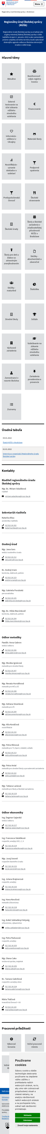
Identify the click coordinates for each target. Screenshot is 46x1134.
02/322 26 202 (10, 525)
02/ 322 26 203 (11, 945)
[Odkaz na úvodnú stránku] (10, 4)
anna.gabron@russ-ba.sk (15, 652)
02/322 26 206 (10, 650)
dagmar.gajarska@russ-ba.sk (17, 828)
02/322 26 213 (10, 752)
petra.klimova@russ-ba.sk (16, 755)
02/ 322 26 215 (11, 866)
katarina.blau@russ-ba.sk (15, 528)
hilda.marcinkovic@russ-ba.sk (17, 621)
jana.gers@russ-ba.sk (14, 559)
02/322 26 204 (10, 618)
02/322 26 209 (10, 711)
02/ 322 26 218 (11, 907)
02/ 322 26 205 (11, 966)
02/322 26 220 (10, 1007)
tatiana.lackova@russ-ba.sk (16, 796)
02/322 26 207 (10, 670)
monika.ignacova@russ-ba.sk (17, 673)
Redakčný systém (8, 1118)
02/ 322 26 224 (11, 986)
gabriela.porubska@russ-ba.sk (18, 600)
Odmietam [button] (27, 1120)
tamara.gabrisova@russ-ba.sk (17, 989)
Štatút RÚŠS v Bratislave (12, 442)
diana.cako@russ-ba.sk (15, 968)
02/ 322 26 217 (11, 825)
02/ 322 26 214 (11, 845)
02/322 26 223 (10, 577)
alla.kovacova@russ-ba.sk (16, 734)
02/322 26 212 (10, 557)
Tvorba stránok (7, 1116)
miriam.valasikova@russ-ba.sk (17, 496)
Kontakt (5, 1099)
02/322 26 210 (10, 732)
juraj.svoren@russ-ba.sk (15, 869)
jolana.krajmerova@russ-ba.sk (18, 889)
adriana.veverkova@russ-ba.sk (18, 714)
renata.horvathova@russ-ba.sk (18, 693)
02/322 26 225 (10, 598)
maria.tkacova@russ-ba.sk (16, 1009)
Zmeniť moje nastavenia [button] (28, 1125)
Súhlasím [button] (28, 1115)
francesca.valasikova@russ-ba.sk (18, 848)
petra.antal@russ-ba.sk (15, 775)
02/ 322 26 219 (11, 793)
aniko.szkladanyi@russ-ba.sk (17, 927)
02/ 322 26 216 (11, 886)
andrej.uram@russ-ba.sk (15, 580)
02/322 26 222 (10, 773)
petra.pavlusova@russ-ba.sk (17, 948)
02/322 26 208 (10, 691)
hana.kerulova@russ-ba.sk (16, 910)
